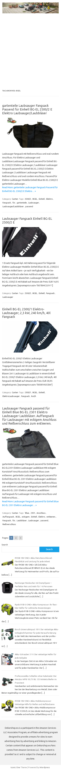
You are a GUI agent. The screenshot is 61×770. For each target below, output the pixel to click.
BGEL (35, 199)
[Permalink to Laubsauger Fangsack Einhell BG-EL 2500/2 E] (30, 256)
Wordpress (45, 767)
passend (29, 206)
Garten (15, 199)
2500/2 (28, 199)
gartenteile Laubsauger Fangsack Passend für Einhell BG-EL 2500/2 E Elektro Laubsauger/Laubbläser (27, 109)
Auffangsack (8, 517)
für (14, 203)
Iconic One (15, 767)
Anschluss (41, 513)
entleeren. (51, 517)
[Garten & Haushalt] (30, 12)
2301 (33, 513)
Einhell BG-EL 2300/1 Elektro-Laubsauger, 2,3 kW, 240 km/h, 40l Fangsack (26, 312)
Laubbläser (22, 520)
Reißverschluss (9, 524)
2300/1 (28, 392)
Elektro (49, 199)
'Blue (27, 513)
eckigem (26, 517)
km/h (33, 396)
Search (5, 545)
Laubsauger (33, 203)
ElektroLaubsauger (11, 396)
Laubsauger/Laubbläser (13, 206)
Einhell (42, 199)
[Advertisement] (30, 54)
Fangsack (7, 203)
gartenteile (22, 203)
